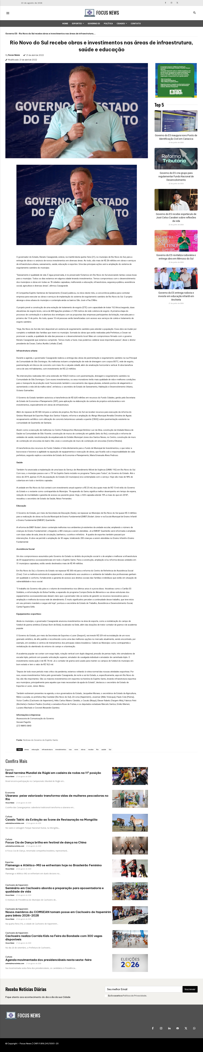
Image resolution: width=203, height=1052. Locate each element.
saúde (103, 749)
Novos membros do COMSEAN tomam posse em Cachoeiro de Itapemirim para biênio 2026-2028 (58, 913)
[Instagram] (171, 3)
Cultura (8, 817)
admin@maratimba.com (14, 823)
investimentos (60, 749)
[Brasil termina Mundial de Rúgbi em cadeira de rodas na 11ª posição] (130, 776)
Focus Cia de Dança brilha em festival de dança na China (45, 842)
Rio (97, 749)
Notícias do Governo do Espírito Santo (40, 740)
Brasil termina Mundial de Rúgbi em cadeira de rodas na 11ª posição (53, 773)
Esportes (9, 770)
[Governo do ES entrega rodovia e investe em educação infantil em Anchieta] (176, 278)
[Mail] (177, 1028)
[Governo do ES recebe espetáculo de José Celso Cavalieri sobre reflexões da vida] (176, 200)
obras (83, 749)
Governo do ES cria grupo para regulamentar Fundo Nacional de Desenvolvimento (176, 176)
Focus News (14, 55)
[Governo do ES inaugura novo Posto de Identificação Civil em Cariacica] (176, 121)
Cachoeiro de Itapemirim (16, 885)
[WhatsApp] (194, 1028)
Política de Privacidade (134, 995)
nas (70, 749)
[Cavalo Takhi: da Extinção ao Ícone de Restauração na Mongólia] (130, 823)
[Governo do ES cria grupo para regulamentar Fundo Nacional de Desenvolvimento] (176, 158)
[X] (177, 3)
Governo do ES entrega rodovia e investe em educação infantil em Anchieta (176, 296)
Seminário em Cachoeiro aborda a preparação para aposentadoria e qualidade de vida (54, 889)
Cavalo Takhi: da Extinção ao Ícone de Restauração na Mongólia (51, 819)
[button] (194, 13)
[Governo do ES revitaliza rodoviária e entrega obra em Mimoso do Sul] (176, 241)
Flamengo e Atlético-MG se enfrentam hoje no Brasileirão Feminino (53, 865)
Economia (10, 793)
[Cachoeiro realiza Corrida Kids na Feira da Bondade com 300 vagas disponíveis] (130, 939)
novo (76, 749)
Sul (110, 749)
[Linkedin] (169, 1028)
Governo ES (11, 33)
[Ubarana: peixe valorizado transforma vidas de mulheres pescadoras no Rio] (130, 799)
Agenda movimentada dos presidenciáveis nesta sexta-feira (48, 960)
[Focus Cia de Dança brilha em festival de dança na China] (130, 845)
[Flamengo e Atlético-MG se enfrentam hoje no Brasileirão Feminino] (130, 868)
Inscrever (190, 989)
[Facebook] (165, 3)
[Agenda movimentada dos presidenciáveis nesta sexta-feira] (130, 963)
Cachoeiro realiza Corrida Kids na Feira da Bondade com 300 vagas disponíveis (53, 937)
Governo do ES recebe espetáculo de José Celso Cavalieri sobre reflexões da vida (176, 217)
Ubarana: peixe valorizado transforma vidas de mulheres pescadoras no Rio (56, 797)
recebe (90, 749)
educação (35, 749)
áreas (26, 749)
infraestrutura (47, 749)
